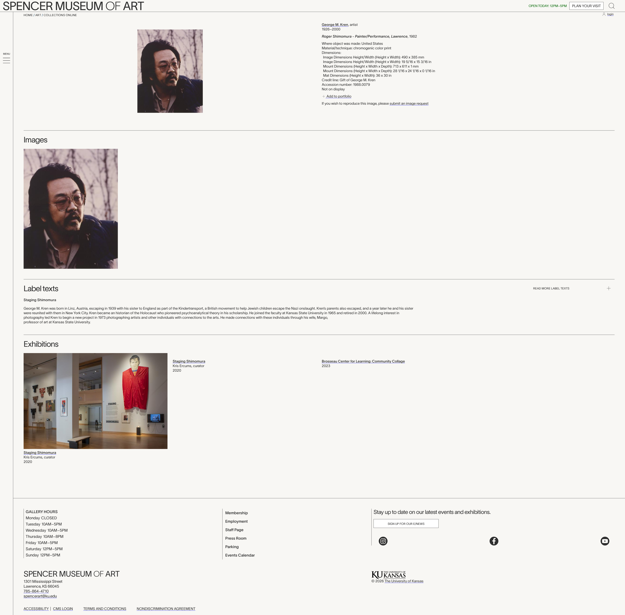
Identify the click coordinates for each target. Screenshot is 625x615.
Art (38, 15)
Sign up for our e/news (406, 523)
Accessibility (36, 609)
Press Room (235, 538)
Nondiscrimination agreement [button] (166, 609)
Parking (232, 547)
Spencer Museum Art (71, 573)
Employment (236, 521)
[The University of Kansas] (388, 575)
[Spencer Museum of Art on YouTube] (605, 541)
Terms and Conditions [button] (104, 609)
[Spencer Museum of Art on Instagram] (383, 541)
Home (29, 15)
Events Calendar (240, 555)
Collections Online (60, 15)
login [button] (610, 14)
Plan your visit (586, 6)
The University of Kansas (404, 581)
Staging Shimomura (40, 452)
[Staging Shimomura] (95, 401)
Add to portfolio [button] (338, 96)
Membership (236, 513)
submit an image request (409, 103)
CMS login (63, 609)
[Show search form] (612, 6)
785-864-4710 (36, 591)
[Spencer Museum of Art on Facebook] (494, 541)
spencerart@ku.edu (40, 596)
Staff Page (234, 530)
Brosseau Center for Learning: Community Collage (363, 361)
